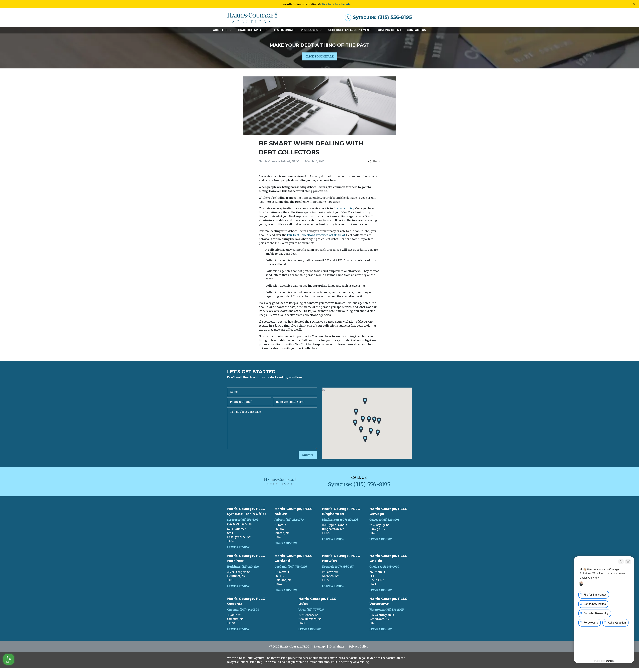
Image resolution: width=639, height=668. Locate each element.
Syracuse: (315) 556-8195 (242, 519)
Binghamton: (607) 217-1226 (340, 519)
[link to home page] (252, 17)
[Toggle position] (621, 561)
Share (376, 161)
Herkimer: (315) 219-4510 (243, 566)
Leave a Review (238, 547)
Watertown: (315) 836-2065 (386, 609)
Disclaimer (336, 646)
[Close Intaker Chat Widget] (628, 561)
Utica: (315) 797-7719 (311, 609)
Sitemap (319, 646)
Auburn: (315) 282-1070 (289, 519)
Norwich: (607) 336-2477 (338, 566)
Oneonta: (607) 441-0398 (243, 609)
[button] (363, 419)
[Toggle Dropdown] (231, 30)
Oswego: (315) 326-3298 (384, 519)
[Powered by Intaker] (611, 661)
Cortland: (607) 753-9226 (291, 566)
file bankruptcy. (343, 208)
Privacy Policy (358, 646)
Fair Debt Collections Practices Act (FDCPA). (316, 235)
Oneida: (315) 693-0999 (384, 566)
